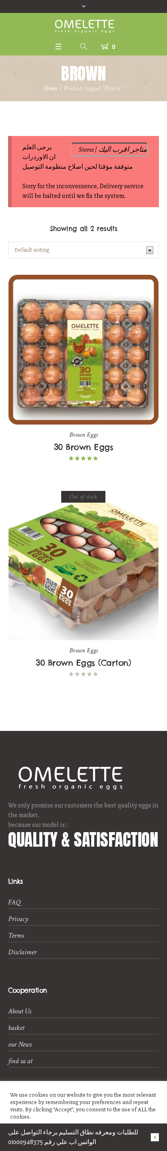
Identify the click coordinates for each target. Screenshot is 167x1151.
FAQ (14, 902)
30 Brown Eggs (83, 447)
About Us (19, 1011)
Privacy (18, 919)
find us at (20, 1061)
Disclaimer (22, 952)
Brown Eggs (83, 435)
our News (20, 1044)
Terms (16, 935)
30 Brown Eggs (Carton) (83, 663)
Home (51, 88)
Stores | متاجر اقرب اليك (113, 149)
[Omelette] (83, 26)
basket (16, 1027)
